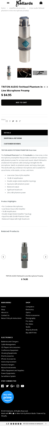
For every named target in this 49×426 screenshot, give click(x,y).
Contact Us (5, 315)
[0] (41, 3)
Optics (28, 312)
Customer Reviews (12, 144)
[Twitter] (13, 120)
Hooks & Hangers (7, 365)
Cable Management (8, 344)
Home (3, 8)
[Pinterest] (16, 120)
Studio (28, 327)
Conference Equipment (9, 350)
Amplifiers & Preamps (17, 8)
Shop (3, 310)
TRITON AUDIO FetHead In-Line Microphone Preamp (24, 276)
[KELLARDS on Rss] (22, 386)
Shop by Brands (31, 330)
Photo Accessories (32, 315)
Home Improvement (8, 362)
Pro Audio (29, 321)
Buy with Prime (31, 333)
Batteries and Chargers (9, 342)
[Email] (7, 120)
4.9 (7, 424)
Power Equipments (8, 373)
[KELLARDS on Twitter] (7, 386)
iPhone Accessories (8, 359)
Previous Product (44, 87)
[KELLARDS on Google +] (12, 386)
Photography (30, 318)
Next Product (47, 87)
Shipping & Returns (13, 138)
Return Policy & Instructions (11, 318)
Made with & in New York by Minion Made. (18, 413)
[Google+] (20, 120)
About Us (4, 312)
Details (7, 133)
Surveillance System (8, 376)
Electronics (30, 310)
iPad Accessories (7, 356)
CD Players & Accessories (10, 347)
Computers (30, 307)
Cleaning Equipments (9, 353)
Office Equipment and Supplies (12, 370)
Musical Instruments (8, 368)
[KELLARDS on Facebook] (2, 386)
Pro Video (29, 324)
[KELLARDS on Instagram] (17, 386)
